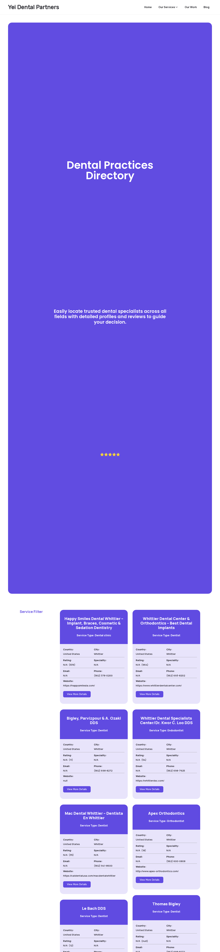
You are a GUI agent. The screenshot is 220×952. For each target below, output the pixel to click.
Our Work (191, 7)
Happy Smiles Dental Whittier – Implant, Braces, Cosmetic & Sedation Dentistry (93, 623)
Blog (206, 7)
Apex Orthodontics (166, 813)
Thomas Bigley (166, 903)
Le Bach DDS (94, 908)
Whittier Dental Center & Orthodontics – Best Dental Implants (166, 623)
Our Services (166, 7)
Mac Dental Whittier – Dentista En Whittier (94, 815)
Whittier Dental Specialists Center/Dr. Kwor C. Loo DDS (166, 720)
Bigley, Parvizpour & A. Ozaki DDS (94, 720)
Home (148, 7)
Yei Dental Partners (33, 7)
